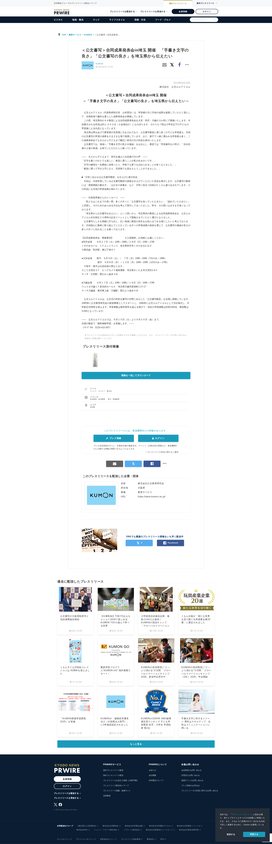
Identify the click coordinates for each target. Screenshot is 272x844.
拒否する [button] (231, 834)
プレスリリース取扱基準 (131, 839)
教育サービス (75, 35)
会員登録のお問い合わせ (191, 770)
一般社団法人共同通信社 (86, 826)
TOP (64, 35)
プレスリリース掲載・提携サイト (117, 791)
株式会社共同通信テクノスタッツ (159, 830)
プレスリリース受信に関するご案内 (162, 452)
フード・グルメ (163, 19)
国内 (178, 3)
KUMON (88, 35)
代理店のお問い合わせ (190, 775)
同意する (254, 834)
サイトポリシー (63, 839)
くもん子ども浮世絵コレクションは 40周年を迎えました (75, 670)
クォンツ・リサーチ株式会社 (105, 830)
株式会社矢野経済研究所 (189, 830)
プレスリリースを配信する (122, 11)
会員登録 (183, 11)
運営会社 (150, 839)
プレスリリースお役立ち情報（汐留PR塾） (121, 780)
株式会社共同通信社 (111, 826)
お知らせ (152, 770)
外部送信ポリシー (107, 839)
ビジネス (58, 19)
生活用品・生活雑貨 (98, 399)
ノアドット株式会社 (132, 830)
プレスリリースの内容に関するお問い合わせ (199, 791)
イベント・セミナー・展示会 (101, 391)
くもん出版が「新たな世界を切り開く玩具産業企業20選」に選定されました (195, 619)
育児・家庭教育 (114, 399)
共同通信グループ (156, 780)
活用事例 (106, 796)
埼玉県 (92, 407)
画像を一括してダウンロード (136, 375)
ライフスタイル (117, 19)
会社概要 (152, 775)
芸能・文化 (140, 19)
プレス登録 (115, 438)
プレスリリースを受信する (152, 11)
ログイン (207, 11)
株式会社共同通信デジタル (160, 826)
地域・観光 (77, 19)
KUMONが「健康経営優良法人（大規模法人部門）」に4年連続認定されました (115, 721)
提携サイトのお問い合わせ (192, 780)
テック (96, 19)
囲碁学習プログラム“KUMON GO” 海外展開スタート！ (116, 670)
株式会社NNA (82, 830)
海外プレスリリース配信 (113, 775)
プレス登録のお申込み (190, 785)
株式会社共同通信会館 (134, 826)
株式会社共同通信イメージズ (188, 826)
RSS (162, 839)
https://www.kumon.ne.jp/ (151, 496)
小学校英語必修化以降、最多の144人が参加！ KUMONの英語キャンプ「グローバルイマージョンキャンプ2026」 (155, 622)
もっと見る (136, 744)
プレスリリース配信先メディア (116, 785)
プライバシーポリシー (241, 814)
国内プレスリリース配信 (113, 770)
